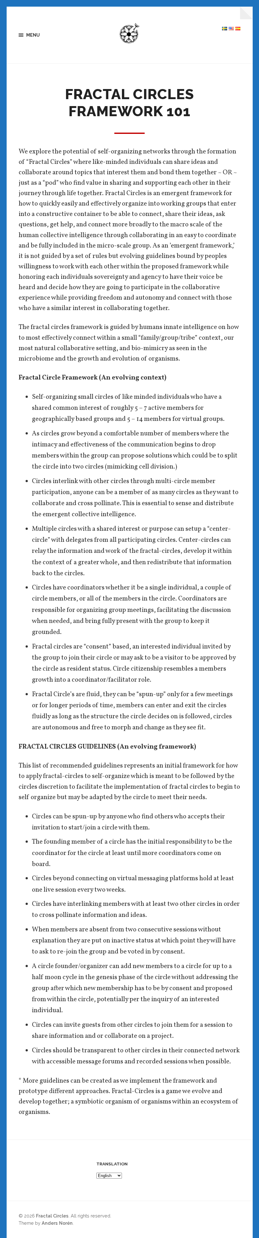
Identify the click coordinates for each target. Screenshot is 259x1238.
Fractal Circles (52, 1215)
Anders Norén (57, 1223)
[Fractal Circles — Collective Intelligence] (130, 35)
